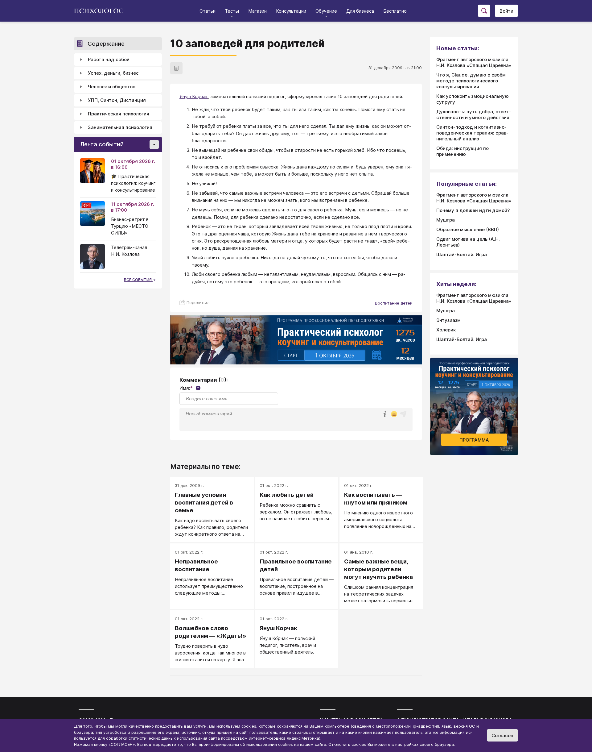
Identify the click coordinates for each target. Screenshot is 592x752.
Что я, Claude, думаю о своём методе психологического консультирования (471, 80)
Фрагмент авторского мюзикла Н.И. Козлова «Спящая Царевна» (473, 62)
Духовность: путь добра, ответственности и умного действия (473, 114)
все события (138, 279)
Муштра (445, 220)
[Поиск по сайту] (484, 11)
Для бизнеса (360, 11)
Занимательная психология (120, 128)
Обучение (326, 11)
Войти (506, 11)
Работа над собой (109, 60)
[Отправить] (403, 414)
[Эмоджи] (394, 414)
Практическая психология (118, 114)
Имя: (189, 388)
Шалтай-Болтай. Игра (461, 254)
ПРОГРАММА (474, 440)
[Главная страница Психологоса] (101, 10)
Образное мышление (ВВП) (467, 229)
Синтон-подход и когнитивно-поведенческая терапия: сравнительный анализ (472, 133)
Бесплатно (395, 11)
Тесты (232, 11)
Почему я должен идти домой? (473, 210)
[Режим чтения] (176, 68)
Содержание (106, 43)
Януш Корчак (193, 96)
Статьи (207, 11)
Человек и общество (111, 87)
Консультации (291, 11)
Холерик (446, 330)
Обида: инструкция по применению (462, 151)
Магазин (257, 11)
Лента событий (102, 144)
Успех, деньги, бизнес (113, 73)
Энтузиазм (448, 320)
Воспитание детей (394, 303)
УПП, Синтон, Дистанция (117, 100)
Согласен (502, 735)
